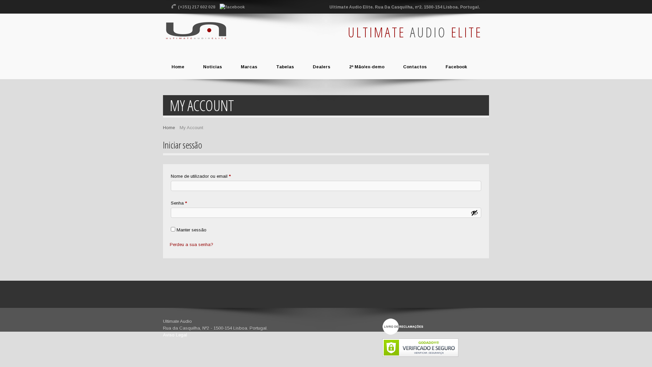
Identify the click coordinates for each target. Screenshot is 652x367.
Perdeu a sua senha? (191, 244)
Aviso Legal (175, 334)
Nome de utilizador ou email (212, 176)
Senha (190, 203)
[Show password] (474, 212)
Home (169, 127)
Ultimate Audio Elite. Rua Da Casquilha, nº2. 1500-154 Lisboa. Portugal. (404, 7)
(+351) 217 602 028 (197, 7)
